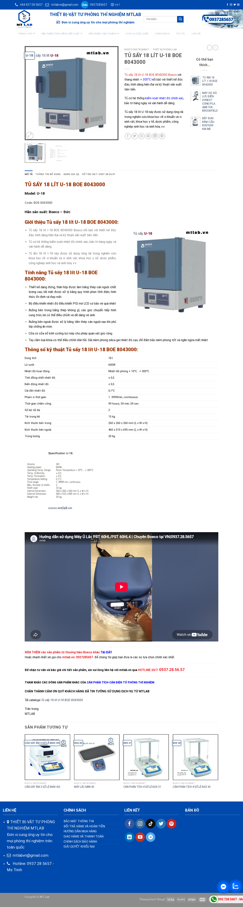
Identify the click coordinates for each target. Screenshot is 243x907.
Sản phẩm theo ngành (103, 33)
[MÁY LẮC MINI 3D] (97, 757)
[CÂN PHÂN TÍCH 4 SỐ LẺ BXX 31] (146, 757)
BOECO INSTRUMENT (136, 49)
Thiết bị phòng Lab (165, 49)
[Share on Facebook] (128, 136)
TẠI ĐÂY (106, 652)
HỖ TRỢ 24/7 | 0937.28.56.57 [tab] (98, 174)
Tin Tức (180, 33)
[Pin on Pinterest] (148, 136)
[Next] (112, 93)
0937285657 (97, 4)
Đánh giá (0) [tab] (71, 174)
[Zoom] (29, 135)
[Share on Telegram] (162, 136)
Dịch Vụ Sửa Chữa (137, 33)
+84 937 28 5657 (30, 4)
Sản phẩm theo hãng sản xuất (60, 33)
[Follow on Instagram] (231, 4)
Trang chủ (25, 33)
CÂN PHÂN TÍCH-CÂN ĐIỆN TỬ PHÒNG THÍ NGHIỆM (120, 682)
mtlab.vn (68, 657)
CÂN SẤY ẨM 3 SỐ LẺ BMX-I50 (42, 786)
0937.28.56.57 (172, 669)
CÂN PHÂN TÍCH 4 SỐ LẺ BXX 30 (192, 786)
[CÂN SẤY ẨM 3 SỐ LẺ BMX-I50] (47, 757)
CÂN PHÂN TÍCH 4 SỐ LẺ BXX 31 (142, 786)
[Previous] (31, 93)
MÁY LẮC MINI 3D (84, 786)
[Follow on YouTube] (140, 837)
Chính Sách (162, 33)
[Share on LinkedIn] (155, 136)
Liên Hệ (196, 33)
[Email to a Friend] (141, 136)
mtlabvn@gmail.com (64, 4)
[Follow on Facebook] (227, 4)
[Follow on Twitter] (235, 4)
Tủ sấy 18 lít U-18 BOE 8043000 (62, 700)
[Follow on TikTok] (150, 823)
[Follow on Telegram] (150, 837)
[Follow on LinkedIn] (129, 837)
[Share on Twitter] (135, 136)
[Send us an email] (238, 4)
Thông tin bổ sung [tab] (48, 174)
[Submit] (180, 19)
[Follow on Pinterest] (171, 823)
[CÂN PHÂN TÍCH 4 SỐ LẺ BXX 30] (195, 757)
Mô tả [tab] (29, 174)
